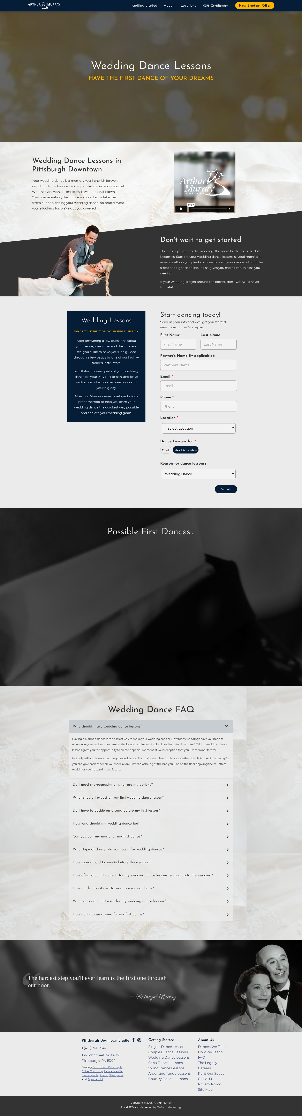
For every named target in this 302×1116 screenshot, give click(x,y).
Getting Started (144, 6)
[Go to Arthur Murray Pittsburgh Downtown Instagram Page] (139, 1040)
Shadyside (116, 1075)
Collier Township (92, 1071)
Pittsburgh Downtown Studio (105, 1040)
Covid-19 (205, 1079)
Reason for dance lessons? (183, 464)
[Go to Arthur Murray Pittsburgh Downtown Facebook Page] (133, 1040)
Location (168, 418)
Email (166, 377)
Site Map (205, 1089)
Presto (104, 1075)
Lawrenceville (113, 1071)
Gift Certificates (215, 6)
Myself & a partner (185, 450)
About (169, 6)
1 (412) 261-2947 (94, 1048)
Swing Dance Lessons (166, 1068)
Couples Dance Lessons (168, 1052)
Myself (166, 450)
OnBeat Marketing (169, 1107)
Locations (188, 6)
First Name (170, 335)
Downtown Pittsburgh (107, 1067)
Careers (204, 1068)
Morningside (90, 1075)
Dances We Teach (213, 1047)
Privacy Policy (209, 1084)
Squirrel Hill (95, 1079)
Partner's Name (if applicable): (187, 356)
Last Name (211, 335)
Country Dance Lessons (168, 1079)
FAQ (201, 1057)
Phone (166, 397)
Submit (226, 489)
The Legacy (207, 1063)
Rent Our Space (211, 1073)
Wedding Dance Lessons (169, 1057)
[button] (151, 726)
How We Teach (210, 1052)
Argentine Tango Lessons (169, 1073)
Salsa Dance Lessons (165, 1063)
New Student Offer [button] (255, 5)
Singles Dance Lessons (167, 1047)
